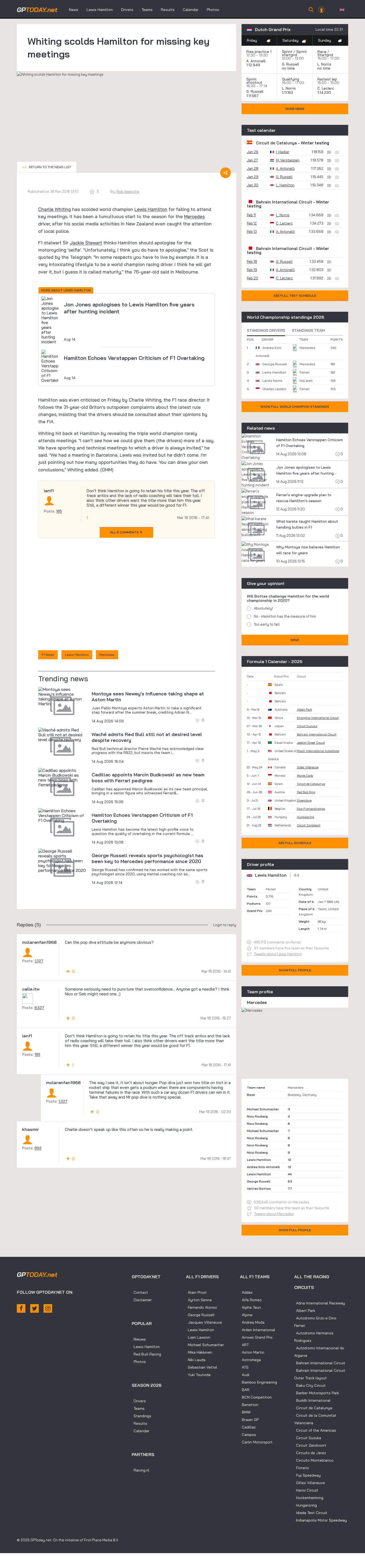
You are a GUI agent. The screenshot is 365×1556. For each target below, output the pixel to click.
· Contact (140, 1292)
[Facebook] (21, 1308)
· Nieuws (139, 1339)
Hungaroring (305, 817)
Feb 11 (251, 215)
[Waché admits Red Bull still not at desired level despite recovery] (62, 734)
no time (289, 68)
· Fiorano (301, 1467)
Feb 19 (252, 270)
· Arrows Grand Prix (256, 1337)
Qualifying (290, 79)
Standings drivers (266, 330)
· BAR (244, 1389)
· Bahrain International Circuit (319, 1363)
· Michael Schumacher (205, 1344)
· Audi (244, 1374)
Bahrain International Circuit (284, 202)
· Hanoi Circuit (306, 1490)
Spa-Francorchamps (311, 809)
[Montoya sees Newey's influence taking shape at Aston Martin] (62, 696)
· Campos (248, 1434)
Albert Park (304, 709)
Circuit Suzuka (307, 726)
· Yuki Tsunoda (198, 1374)
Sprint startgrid (294, 53)
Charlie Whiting (54, 209)
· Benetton (249, 1404)
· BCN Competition (256, 1397)
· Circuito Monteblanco (313, 1460)
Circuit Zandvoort (308, 825)
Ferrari (304, 372)
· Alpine (246, 1314)
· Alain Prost (196, 1292)
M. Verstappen (288, 160)
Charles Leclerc (274, 389)
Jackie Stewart (86, 242)
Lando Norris (272, 381)
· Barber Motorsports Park (316, 1393)
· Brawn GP (249, 1419)
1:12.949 (253, 65)
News (73, 9)
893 (37, 1148)
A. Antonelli (256, 61)
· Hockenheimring (308, 1497)
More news (294, 109)
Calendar (191, 9)
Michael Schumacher (263, 1109)
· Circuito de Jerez (310, 1452)
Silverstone (304, 800)
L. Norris (324, 64)
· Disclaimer (142, 1299)
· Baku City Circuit (310, 1385)
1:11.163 (288, 92)
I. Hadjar (282, 152)
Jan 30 (252, 185)
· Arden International (257, 1329)
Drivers (127, 9)
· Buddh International (312, 1400)
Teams (147, 9)
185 (59, 511)
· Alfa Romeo (251, 1299)
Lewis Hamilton (100, 9)
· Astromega (250, 1359)
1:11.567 (253, 96)
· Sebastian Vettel (201, 1367)
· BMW (245, 1412)
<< (46, 167)
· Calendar (140, 1430)
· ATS (244, 1367)
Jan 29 (252, 177)
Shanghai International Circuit (318, 718)
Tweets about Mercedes (274, 1214)
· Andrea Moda (252, 1322)
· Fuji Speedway (307, 1475)
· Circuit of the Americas (315, 1430)
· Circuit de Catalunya (313, 1407)
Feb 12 (252, 223)
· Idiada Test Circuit (310, 1512)
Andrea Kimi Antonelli (263, 1167)
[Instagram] (48, 1308)
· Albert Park (304, 1310)
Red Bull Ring (306, 792)
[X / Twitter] (34, 1308)
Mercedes (194, 216)
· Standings (141, 1416)
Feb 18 (252, 261)
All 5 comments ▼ (126, 532)
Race (321, 51)
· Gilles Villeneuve (309, 1482)
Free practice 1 (258, 51)
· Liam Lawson (198, 1337)
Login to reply (224, 925)
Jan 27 (252, 160)
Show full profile (295, 970)
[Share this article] (225, 172)
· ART (244, 1344)
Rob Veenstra (128, 191)
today (37, 10)
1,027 (38, 961)
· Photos (139, 1361)
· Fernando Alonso (201, 1307)
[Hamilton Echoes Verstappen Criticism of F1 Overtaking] (62, 815)
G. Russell (290, 64)
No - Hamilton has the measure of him (285, 616)
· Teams (138, 1408)
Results (167, 9)
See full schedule (294, 843)
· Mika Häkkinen (199, 1352)
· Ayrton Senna (199, 1299)
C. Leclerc (325, 88)
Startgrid (325, 55)
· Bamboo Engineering (258, 1382)
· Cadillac (248, 1427)
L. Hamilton (285, 185)
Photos (213, 9)
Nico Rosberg (257, 1116)
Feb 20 (252, 278)
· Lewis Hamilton (146, 1346)
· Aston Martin (252, 1352)
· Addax (246, 1292)
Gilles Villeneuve (308, 767)
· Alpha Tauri (250, 1307)
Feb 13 (252, 231)
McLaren (306, 381)
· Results (139, 1423)
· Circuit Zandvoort (310, 1445)
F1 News (48, 655)
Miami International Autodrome (318, 751)
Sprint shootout (254, 80)
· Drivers (139, 1401)
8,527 (39, 1008)
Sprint (287, 51)
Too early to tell (267, 624)
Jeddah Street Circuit (311, 743)
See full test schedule (295, 296)
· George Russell (200, 1314)
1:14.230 (324, 92)
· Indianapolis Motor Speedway (320, 1520)
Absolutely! (263, 608)
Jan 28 (252, 168)
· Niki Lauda (195, 1359)
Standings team (308, 330)
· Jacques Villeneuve (204, 1322)
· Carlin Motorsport (256, 1442)
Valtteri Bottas (259, 1189)
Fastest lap (327, 79)
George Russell (274, 364)
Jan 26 (252, 152)
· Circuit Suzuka (307, 1437)
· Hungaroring (305, 1505)
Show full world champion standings (295, 407)
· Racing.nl (140, 1470)
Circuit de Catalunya (276, 142)
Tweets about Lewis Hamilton (278, 954)
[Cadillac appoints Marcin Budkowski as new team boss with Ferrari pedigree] (62, 777)
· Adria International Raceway (319, 1303)
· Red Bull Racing (146, 1354)
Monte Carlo (305, 775)
